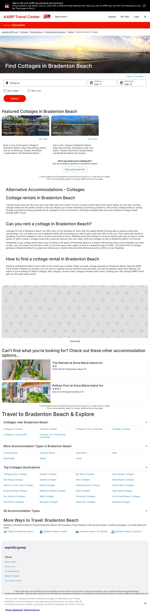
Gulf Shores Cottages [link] (14, 502)
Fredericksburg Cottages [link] (88, 485)
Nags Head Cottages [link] (122, 490)
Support (112, 16)
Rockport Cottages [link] (49, 502)
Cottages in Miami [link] (48, 429)
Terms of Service (32, 610)
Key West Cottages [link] (85, 474)
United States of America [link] (55, 32)
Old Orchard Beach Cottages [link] (126, 496)
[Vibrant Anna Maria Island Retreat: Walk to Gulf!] (75, 135)
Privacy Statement (14, 610)
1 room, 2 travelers (134, 76)
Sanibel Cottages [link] (48, 474)
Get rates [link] (43, 139)
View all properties (75, 169)
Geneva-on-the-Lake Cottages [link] (18, 485)
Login (136, 16)
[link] (21, 532)
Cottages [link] (24, 32)
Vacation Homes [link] (47, 453)
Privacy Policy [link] (11, 562)
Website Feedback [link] (12, 576)
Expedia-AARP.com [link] (10, 32)
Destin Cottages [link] (47, 485)
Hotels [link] (79, 458)
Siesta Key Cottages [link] (85, 502)
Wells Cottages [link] (47, 496)
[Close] (145, 603)
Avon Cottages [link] (83, 479)
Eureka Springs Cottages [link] (15, 490)
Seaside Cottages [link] (48, 479)
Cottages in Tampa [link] (121, 429)
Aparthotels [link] (9, 458)
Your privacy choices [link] (13, 580)
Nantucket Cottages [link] (85, 496)
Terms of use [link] (10, 566)
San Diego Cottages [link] (13, 479)
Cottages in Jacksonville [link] (15, 434)
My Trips (125, 16)
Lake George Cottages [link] (123, 474)
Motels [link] (43, 458)
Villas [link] (114, 453)
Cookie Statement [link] (12, 571)
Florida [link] (70, 32)
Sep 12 (128, 84)
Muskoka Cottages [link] (121, 502)
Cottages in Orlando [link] (13, 429)
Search (15, 98)
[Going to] (45, 83)
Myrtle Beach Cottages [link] (123, 479)
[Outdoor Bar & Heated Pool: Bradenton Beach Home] (25, 135)
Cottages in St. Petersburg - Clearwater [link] (53, 435)
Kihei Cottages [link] (83, 490)
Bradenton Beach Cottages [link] (53, 490)
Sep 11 (97, 84)
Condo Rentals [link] (10, 453)
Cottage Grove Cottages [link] (15, 474)
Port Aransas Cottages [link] (14, 496)
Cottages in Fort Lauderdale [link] (89, 429)
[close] (144, 5)
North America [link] (36, 32)
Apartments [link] (81, 453)
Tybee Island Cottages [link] (123, 485)
